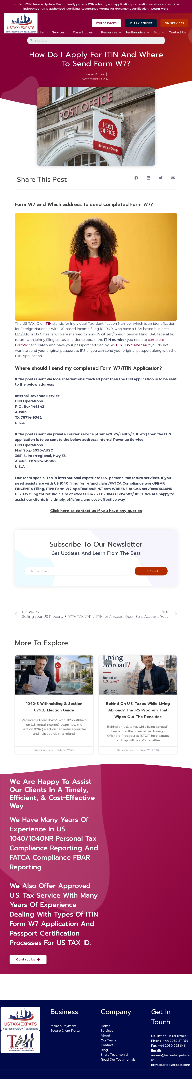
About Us (36, 32)
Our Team (108, 1040)
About (105, 1035)
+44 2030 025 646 (172, 1045)
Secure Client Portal (65, 1030)
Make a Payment (63, 1026)
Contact (107, 1045)
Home (20, 32)
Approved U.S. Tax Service (50, 890)
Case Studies (83, 32)
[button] (106, 23)
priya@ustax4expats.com (170, 1065)
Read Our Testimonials (118, 1059)
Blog (156, 32)
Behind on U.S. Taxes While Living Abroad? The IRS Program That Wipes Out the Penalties (138, 710)
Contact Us (177, 32)
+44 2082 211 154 (175, 1041)
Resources (109, 32)
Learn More (160, 8)
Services (58, 32)
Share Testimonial (114, 1054)
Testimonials (135, 32)
